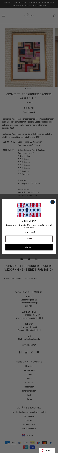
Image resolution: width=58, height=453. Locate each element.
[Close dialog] (53, 202)
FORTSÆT (29, 247)
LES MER (29, 239)
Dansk (47, 450)
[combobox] (47, 450)
